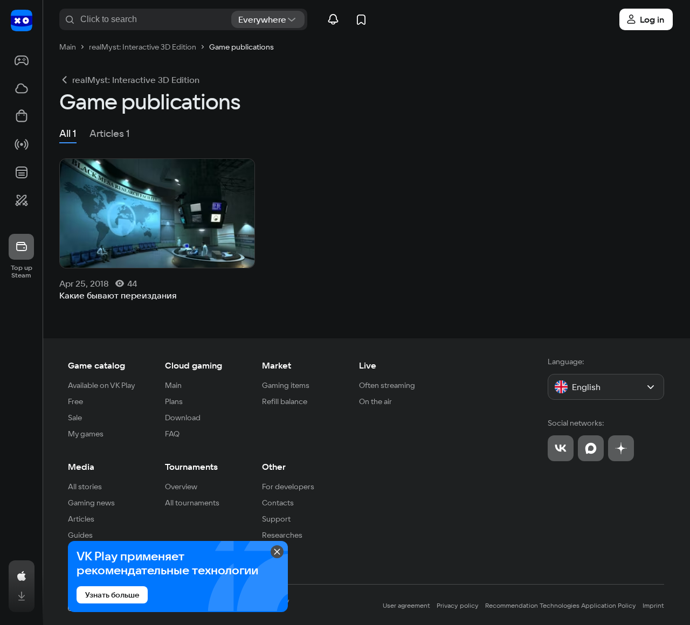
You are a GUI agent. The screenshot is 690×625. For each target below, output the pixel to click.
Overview (181, 486)
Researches (282, 535)
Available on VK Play (101, 385)
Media (81, 466)
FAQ (172, 434)
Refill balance (284, 401)
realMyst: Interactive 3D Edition (135, 79)
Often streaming (387, 385)
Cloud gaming (193, 365)
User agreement (406, 605)
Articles (81, 519)
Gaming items (285, 385)
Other (274, 466)
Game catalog (96, 365)
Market (276, 365)
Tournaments (191, 466)
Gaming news (91, 503)
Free (75, 401)
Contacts (278, 503)
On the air (375, 401)
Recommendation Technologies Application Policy (560, 605)
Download (183, 417)
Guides (80, 535)
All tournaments (192, 503)
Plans (174, 401)
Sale (75, 417)
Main (173, 385)
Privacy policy (458, 605)
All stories (85, 486)
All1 (68, 133)
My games (86, 434)
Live (367, 365)
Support (276, 519)
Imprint (653, 605)
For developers (288, 486)
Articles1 (109, 133)
